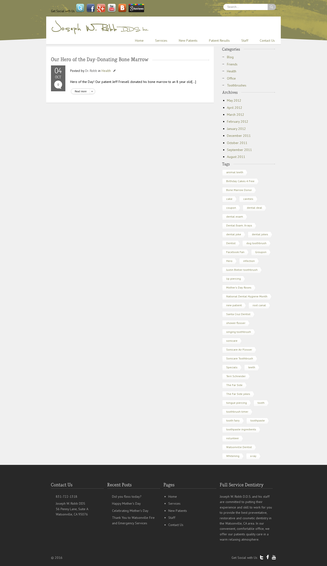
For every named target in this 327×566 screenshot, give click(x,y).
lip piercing (233, 278)
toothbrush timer (237, 411)
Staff (244, 40)
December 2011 (239, 135)
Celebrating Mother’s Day (130, 510)
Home (139, 40)
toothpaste (257, 420)
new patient (234, 305)
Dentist (231, 243)
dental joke (233, 234)
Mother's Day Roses (238, 287)
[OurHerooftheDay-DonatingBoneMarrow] (100, 59)
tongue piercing (236, 402)
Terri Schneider (236, 376)
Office (231, 78)
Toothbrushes (236, 85)
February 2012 (237, 121)
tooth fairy (233, 420)
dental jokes (260, 234)
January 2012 (236, 129)
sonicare (231, 340)
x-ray (253, 456)
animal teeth (234, 172)
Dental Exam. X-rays (239, 225)
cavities (248, 199)
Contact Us (267, 40)
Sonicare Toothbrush (239, 358)
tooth (261, 402)
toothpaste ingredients (241, 429)
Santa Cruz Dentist (238, 314)
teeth (251, 367)
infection (249, 261)
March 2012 (235, 114)
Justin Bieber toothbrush (242, 269)
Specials (231, 367)
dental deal (254, 207)
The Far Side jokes (238, 394)
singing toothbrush (238, 332)
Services (161, 40)
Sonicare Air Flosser (239, 349)
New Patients (188, 40)
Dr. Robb (91, 71)
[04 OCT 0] (58, 78)
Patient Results (219, 40)
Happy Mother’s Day (126, 503)
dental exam (234, 216)
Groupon (260, 252)
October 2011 (237, 143)
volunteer (232, 438)
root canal (259, 305)
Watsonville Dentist (239, 447)
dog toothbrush (256, 243)
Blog (230, 57)
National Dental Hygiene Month (246, 296)
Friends (232, 64)
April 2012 (234, 107)
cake (229, 199)
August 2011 (236, 157)
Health (106, 71)
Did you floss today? (126, 496)
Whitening (232, 456)
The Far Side (234, 385)
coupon (231, 207)
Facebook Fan (235, 252)
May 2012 (234, 100)
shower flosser (235, 323)
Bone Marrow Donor (239, 190)
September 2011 (239, 150)
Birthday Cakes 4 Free (240, 181)
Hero (229, 261)
